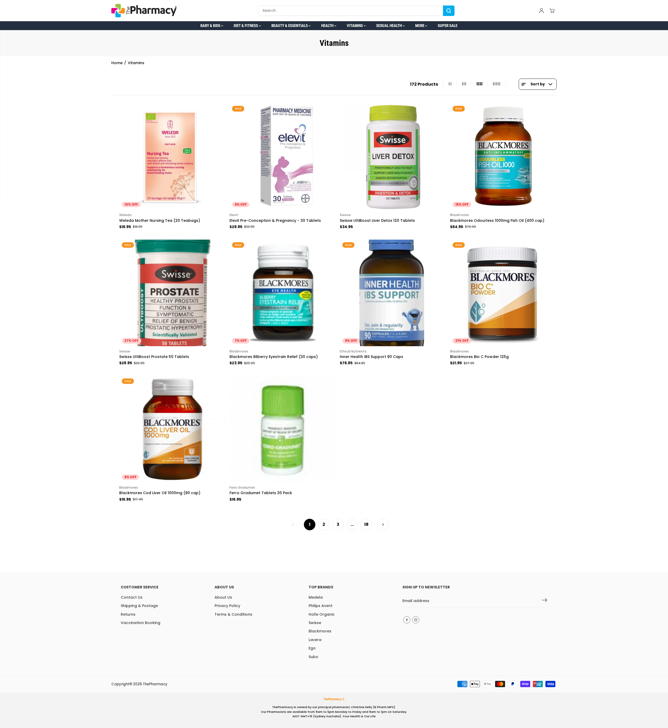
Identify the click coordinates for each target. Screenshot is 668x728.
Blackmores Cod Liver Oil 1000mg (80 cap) (159, 492)
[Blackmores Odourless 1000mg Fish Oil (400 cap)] (503, 156)
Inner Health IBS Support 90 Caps (371, 356)
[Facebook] (406, 619)
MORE (420, 25)
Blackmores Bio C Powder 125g (479, 356)
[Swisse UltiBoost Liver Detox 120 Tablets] (393, 156)
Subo (313, 656)
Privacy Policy (227, 605)
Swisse (315, 622)
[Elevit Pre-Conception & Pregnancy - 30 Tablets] (282, 156)
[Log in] (541, 10)
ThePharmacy (155, 684)
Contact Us (132, 597)
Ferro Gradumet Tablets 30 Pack (260, 492)
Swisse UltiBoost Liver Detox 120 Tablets (377, 220)
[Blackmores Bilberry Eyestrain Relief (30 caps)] (282, 293)
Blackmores (320, 631)
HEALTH (327, 25)
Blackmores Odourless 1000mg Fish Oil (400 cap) (497, 220)
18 (366, 524)
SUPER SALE (447, 25)
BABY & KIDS (210, 25)
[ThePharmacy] (144, 11)
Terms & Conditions (233, 614)
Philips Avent (320, 605)
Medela (316, 597)
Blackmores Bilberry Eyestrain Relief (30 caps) (273, 356)
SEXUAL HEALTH (389, 25)
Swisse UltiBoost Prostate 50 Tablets (154, 356)
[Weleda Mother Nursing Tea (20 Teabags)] (172, 156)
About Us (223, 597)
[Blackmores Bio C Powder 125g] (503, 293)
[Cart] (552, 10)
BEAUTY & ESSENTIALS (290, 25)
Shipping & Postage (139, 605)
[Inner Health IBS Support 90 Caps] (393, 293)
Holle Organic (322, 614)
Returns (128, 614)
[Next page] (382, 524)
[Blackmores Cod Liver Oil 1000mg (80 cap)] (172, 429)
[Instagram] (415, 619)
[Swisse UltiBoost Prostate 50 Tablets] (172, 293)
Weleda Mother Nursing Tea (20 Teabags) (159, 220)
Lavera (315, 639)
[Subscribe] (544, 601)
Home (117, 62)
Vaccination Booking (140, 622)
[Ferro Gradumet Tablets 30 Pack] (282, 429)
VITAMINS (355, 25)
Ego (312, 648)
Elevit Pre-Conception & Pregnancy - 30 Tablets (275, 220)
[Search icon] (449, 10)
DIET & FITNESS (246, 25)
